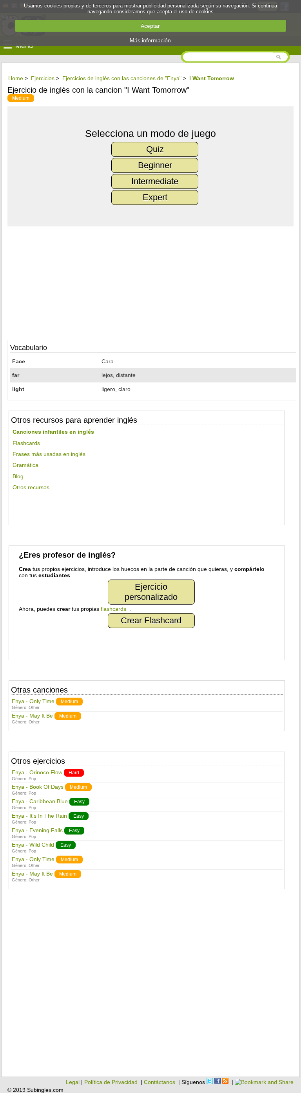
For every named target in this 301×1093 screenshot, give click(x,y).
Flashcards (26, 443)
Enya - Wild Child (33, 845)
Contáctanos (159, 1082)
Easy (79, 801)
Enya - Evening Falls (37, 830)
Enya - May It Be (32, 716)
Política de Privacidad (111, 1082)
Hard (74, 772)
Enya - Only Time (33, 701)
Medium (20, 98)
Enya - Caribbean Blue (40, 801)
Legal (73, 1082)
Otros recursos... (33, 487)
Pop (32, 778)
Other (34, 707)
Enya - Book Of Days (37, 787)
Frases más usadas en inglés (49, 454)
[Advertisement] (150, 281)
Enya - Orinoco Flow (37, 772)
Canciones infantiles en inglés (53, 432)
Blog (18, 476)
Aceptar (150, 26)
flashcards (113, 609)
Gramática (25, 465)
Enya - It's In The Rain (39, 816)
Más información (150, 40)
